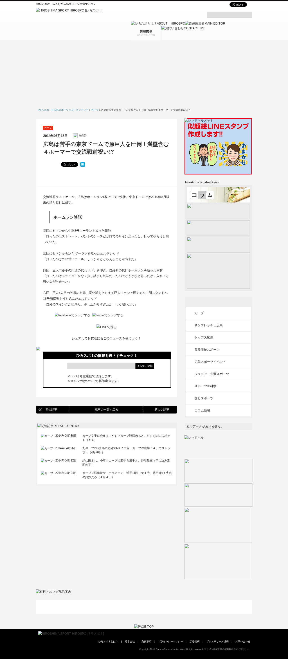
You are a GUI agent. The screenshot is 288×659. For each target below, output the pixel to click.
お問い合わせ (242, 641)
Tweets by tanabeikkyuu (201, 182)
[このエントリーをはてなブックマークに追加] (82, 164)
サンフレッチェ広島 (208, 325)
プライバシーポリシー (170, 641)
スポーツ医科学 (205, 386)
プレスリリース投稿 (217, 641)
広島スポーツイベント (210, 362)
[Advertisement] (144, 75)
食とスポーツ (203, 398)
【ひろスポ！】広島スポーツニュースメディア (62, 110)
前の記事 (51, 409)
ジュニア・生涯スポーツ (211, 374)
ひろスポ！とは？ (108, 641)
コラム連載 (202, 410)
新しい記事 (162, 409)
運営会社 (130, 641)
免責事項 (146, 641)
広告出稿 (195, 641)
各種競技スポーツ (207, 349)
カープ (48, 127)
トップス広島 (203, 337)
